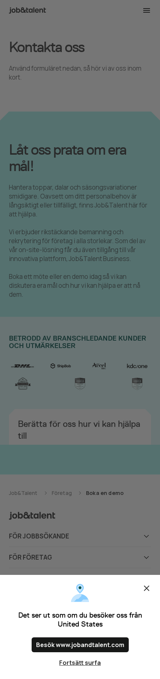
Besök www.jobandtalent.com (80, 645)
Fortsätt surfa (80, 663)
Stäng (146, 588)
